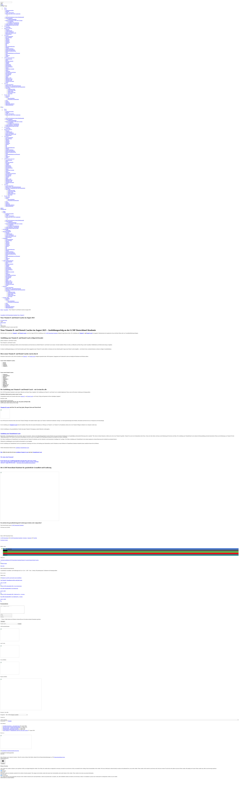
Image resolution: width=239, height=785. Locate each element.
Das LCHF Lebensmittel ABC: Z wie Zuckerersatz (9, 588)
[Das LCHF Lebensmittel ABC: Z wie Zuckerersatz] (11, 586)
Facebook (25, 537)
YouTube (35, 537)
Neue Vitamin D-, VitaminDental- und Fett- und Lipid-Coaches (11, 580)
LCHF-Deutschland (4, 537)
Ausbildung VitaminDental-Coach (22, 447)
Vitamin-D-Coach (5, 407)
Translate (10, 721)
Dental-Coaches (23, 333)
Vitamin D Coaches (25, 560)
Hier (1, 452)
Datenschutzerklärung (9, 1)
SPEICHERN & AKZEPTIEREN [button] (7, 777)
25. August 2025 (3, 320)
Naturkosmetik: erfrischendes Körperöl (10, 729)
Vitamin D (22, 315)
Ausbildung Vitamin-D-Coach (22, 452)
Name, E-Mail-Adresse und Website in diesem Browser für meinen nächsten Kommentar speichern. (21, 619)
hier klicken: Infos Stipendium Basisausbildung (26, 462)
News (18, 315)
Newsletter (21, 1)
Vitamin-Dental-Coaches (34, 560)
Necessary (4, 770)
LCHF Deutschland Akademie (11, 315)
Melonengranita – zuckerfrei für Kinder (10, 728)
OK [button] (53, 757)
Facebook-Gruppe (4, 540)
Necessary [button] (2, 769)
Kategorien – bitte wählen (5, 714)
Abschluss (2, 560)
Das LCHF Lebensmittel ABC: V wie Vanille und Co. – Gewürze (11, 596)
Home (1, 309)
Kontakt (16, 1)
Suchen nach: (3, 623)
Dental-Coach (89, 333)
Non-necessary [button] (3, 774)
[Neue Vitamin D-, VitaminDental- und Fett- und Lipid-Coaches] (10, 577)
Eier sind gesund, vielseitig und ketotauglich (11, 727)
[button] (9, 549)
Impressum (2, 1)
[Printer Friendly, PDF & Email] (3, 548)
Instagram (29, 537)
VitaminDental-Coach (37, 452)
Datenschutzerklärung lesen (59, 757)
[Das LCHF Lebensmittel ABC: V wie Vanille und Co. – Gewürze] (12, 594)
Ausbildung (7, 560)
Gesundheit (6, 309)
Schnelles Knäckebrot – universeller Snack (11, 725)
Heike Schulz (3, 322)
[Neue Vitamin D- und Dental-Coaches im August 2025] (3, 563)
